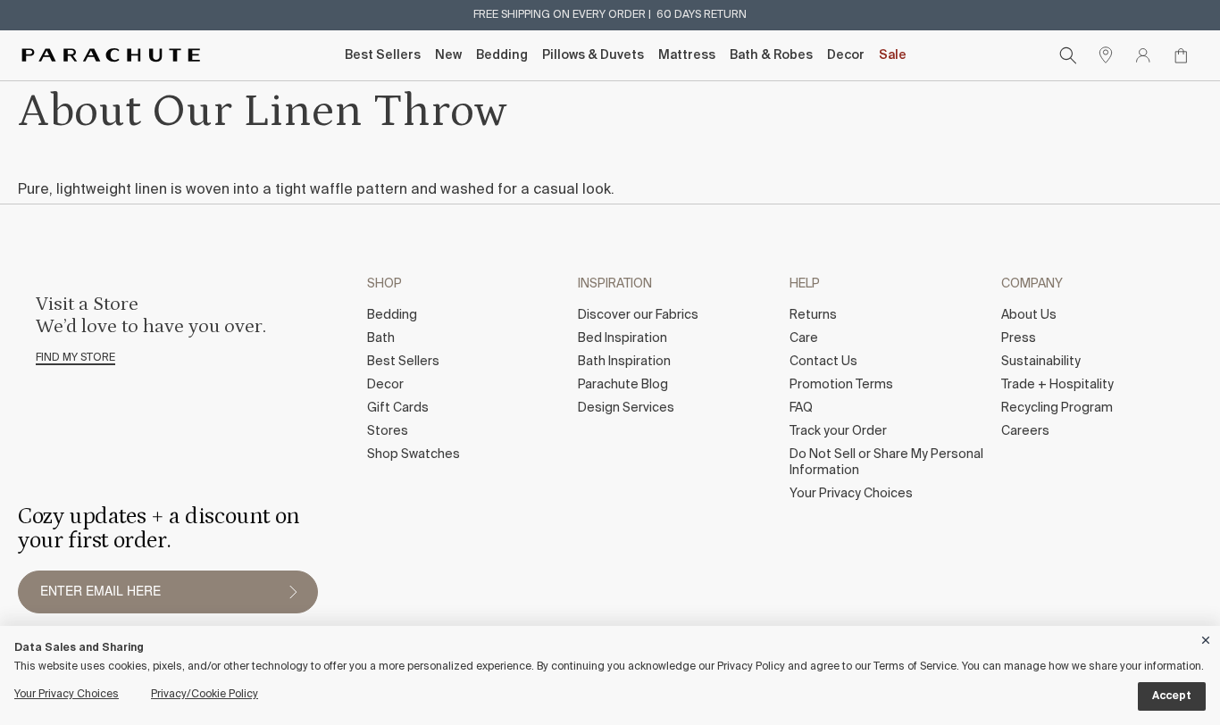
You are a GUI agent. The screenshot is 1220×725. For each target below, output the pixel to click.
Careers (1025, 431)
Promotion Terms (841, 385)
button (293, 592)
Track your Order (838, 431)
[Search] (1068, 55)
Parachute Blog (623, 385)
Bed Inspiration (622, 338)
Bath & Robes (771, 55)
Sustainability (1041, 361)
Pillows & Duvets (593, 55)
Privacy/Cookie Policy (204, 694)
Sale (893, 55)
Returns (813, 315)
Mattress (686, 55)
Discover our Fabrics (638, 315)
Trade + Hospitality (1057, 385)
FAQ (801, 408)
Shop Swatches (413, 454)
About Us (1029, 315)
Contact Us (823, 361)
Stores (387, 431)
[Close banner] (1206, 637)
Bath (381, 338)
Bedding (502, 55)
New (448, 55)
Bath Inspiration (624, 361)
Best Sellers (383, 55)
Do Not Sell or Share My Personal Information (886, 462)
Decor (846, 55)
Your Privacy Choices (851, 494)
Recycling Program (1057, 408)
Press (1018, 338)
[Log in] (1143, 55)
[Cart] (1181, 55)
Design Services (626, 408)
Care (804, 338)
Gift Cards (398, 408)
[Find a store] (1106, 55)
